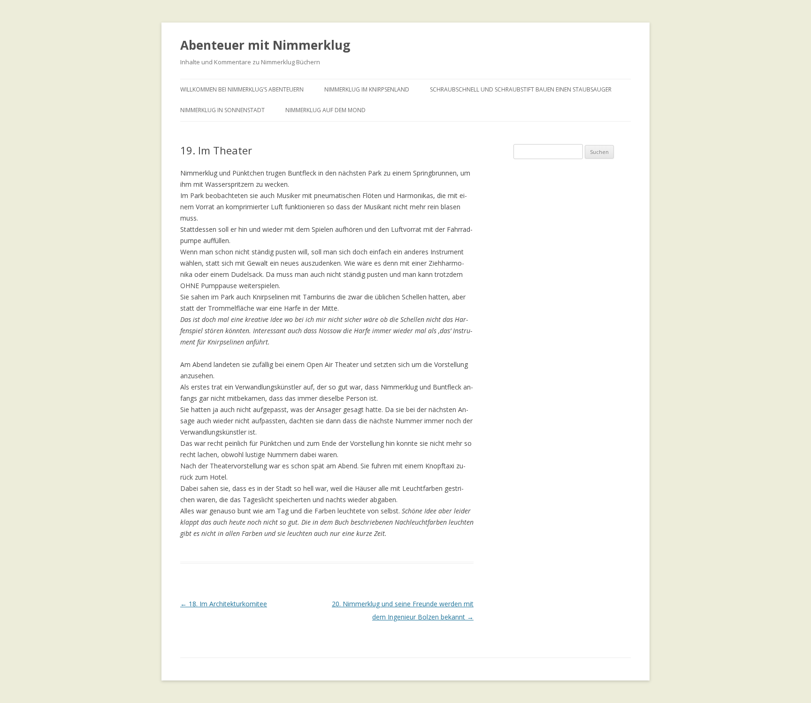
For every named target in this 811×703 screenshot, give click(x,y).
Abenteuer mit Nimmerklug (265, 45)
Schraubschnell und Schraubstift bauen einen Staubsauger (521, 89)
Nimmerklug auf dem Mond (325, 110)
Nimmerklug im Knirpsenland (366, 89)
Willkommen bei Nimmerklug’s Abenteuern (242, 89)
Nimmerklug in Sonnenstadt (222, 110)
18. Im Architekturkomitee (223, 603)
